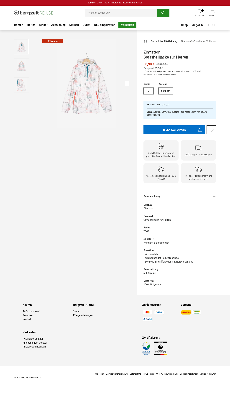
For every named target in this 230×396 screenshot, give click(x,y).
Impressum (100, 374)
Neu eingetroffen (104, 24)
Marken (74, 24)
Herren (31, 24)
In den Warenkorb (174, 129)
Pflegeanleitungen (83, 315)
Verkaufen (127, 24)
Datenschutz (135, 374)
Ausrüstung (58, 24)
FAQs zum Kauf (31, 311)
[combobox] (127, 13)
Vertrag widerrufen (208, 374)
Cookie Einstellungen (189, 374)
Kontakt (27, 319)
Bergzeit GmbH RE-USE (31, 378)
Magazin (197, 25)
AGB (158, 374)
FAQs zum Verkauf (33, 338)
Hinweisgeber (148, 374)
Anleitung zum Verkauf (35, 342)
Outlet (86, 24)
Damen (18, 24)
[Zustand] (167, 104)
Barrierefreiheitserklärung (117, 374)
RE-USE (211, 25)
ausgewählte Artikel (132, 2)
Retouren (28, 315)
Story (76, 311)
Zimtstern (151, 52)
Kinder (43, 24)
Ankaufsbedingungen (34, 346)
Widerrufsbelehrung (169, 374)
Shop (184, 25)
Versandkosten (169, 75)
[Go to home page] (145, 42)
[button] (212, 12)
